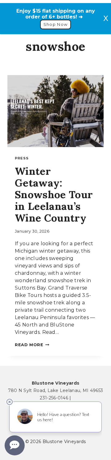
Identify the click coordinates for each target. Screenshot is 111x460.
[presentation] (55, 111)
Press (22, 158)
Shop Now (55, 24)
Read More (32, 344)
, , (55, 390)
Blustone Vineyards (56, 383)
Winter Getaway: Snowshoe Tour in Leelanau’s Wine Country (54, 194)
